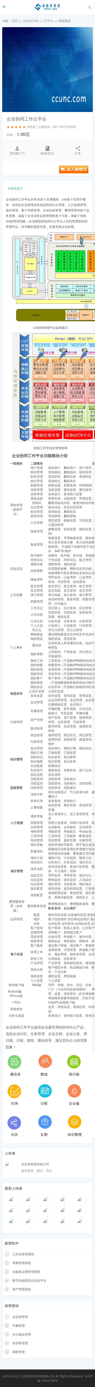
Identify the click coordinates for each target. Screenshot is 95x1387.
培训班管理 (20, 1343)
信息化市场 (30, 20)
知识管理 (16, 759)
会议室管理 (20, 1316)
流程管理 (16, 787)
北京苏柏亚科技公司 (35, 1164)
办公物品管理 (21, 1334)
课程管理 (18, 1352)
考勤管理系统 (21, 1263)
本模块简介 (15, 188)
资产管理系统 (21, 1289)
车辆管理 (18, 1325)
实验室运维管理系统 (26, 1271)
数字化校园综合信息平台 (29, 1280)
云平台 (48, 20)
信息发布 (16, 693)
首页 (14, 20)
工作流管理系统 (23, 1254)
